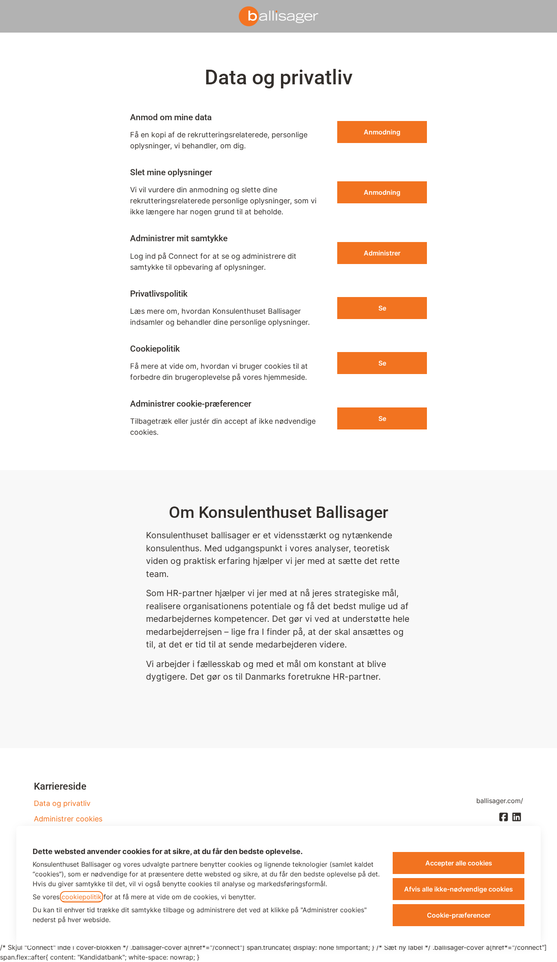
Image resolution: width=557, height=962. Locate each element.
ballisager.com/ (499, 801)
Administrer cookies (68, 819)
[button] (382, 418)
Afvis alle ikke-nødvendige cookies (458, 889)
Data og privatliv (62, 803)
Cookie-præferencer (459, 915)
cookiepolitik (82, 897)
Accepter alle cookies (458, 863)
